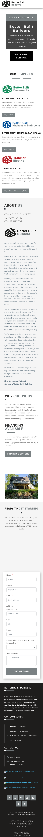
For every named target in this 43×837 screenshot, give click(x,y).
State (8, 630)
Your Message (12, 653)
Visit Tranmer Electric (15, 191)
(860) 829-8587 (15, 757)
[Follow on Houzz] (33, 797)
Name (8, 575)
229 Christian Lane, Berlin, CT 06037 (17, 763)
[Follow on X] (15, 797)
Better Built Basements (19, 731)
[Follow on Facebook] (9, 797)
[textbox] (21, 647)
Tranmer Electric (16, 740)
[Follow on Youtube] (24, 803)
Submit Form (21, 671)
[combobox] (21, 647)
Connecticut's (21, 17)
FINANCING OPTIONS (18, 454)
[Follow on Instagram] (27, 797)
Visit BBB (8, 115)
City (8, 620)
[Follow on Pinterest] (21, 797)
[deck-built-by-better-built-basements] (21, 498)
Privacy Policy (21, 833)
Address (9, 606)
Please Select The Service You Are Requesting (20, 641)
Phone (9, 585)
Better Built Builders (18, 726)
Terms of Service (21, 836)
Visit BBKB (9, 149)
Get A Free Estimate (21, 56)
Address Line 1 (12, 609)
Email (8, 596)
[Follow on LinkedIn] (18, 803)
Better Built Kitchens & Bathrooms (23, 736)
